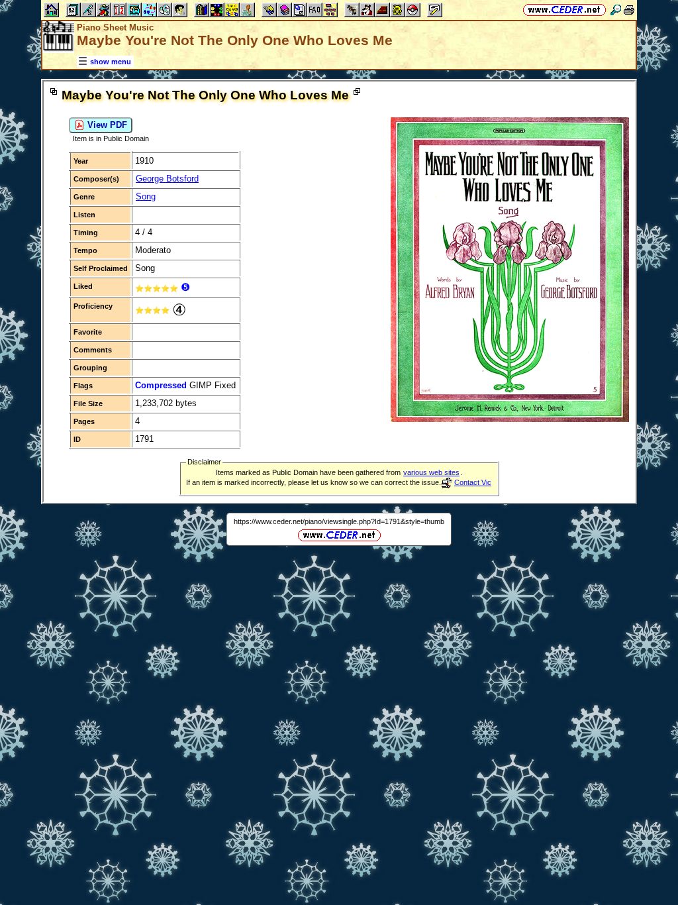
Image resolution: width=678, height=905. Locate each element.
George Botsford (167, 179)
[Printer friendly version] (629, 10)
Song (146, 196)
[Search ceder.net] (615, 10)
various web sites (431, 472)
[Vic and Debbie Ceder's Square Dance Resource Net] (564, 10)
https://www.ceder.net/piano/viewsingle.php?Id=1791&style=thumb (339, 521)
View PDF (106, 125)
